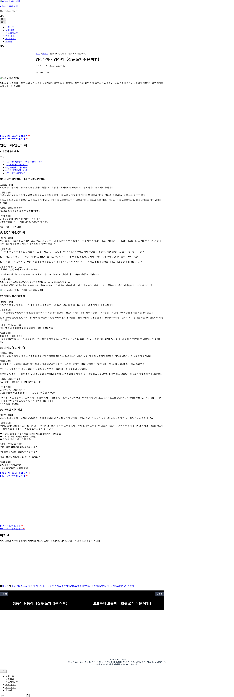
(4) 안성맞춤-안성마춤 (16, 170)
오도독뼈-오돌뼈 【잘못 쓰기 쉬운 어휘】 (123, 603)
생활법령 (9, 30)
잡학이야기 (10, 38)
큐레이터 (39, 66)
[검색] (28, 695)
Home (38, 54)
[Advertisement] (82, 111)
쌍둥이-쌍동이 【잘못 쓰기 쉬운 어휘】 (41, 603)
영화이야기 (10, 36)
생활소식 (9, 27)
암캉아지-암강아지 (100, 586)
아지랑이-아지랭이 (26, 586)
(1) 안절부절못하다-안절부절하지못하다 (25, 162)
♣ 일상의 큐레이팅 (9, 6)
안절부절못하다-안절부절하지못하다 (72, 586)
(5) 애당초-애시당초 (15, 173)
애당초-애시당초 (118, 586)
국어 (13, 586)
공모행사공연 (11, 33)
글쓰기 (8, 41)
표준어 (130, 586)
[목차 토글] (2, 157)
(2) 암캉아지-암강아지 (16, 164)
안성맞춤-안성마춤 (45, 586)
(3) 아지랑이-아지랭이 (16, 167)
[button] (2, 16)
